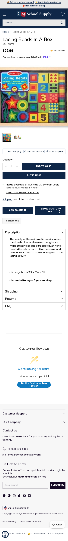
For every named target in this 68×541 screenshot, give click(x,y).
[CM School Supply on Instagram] (14, 496)
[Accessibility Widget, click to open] (5, 534)
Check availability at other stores (22, 192)
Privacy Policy (9, 521)
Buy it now (34, 175)
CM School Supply (30, 513)
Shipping (7, 199)
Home (6, 31)
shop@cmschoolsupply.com (24, 454)
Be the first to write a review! (34, 385)
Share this (13, 220)
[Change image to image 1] (7, 137)
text (43, 476)
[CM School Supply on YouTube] (24, 496)
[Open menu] (4, 14)
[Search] (62, 22)
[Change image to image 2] (17, 137)
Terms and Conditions (30, 521)
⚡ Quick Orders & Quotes (48, 2)
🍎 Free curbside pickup (34, 6)
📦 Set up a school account (20, 2)
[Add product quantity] (17, 166)
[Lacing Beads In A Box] (34, 96)
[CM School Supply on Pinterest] (9, 496)
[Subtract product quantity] (5, 166)
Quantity (7, 159)
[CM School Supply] (34, 14)
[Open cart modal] (63, 14)
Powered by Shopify (52, 513)
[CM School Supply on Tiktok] (19, 496)
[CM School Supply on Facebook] (4, 496)
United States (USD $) (18, 508)
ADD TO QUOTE (17, 210)
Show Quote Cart (51, 210)
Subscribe (57, 484)
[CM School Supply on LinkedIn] (29, 496)
